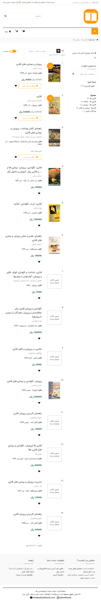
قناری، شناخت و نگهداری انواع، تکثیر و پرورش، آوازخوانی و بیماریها (24, 274)
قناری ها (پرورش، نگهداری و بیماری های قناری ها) (25, 447)
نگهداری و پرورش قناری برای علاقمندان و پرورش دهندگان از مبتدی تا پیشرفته (24, 313)
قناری (39, 96)
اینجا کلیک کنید (28, 571)
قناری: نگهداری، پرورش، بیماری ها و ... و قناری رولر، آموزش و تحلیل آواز (24, 169)
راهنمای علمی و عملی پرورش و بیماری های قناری (23, 238)
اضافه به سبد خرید (28, 86)
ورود (6, 31)
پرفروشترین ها (41, 591)
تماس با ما (6, 2)
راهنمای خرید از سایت (24, 574)
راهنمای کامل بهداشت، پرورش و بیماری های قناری (26, 130)
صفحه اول (61, 591)
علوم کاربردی (87, 86)
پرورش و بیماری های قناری (29, 64)
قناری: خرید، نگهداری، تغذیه (28, 204)
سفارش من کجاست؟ (38, 2)
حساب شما (50, 2)
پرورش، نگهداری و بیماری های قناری (24, 381)
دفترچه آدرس (58, 574)
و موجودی (6, 51)
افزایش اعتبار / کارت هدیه (20, 2)
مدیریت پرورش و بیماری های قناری (25, 482)
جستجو (91, 39)
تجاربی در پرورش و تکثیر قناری (27, 349)
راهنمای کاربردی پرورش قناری (27, 413)
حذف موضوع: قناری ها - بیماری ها (84, 55)
